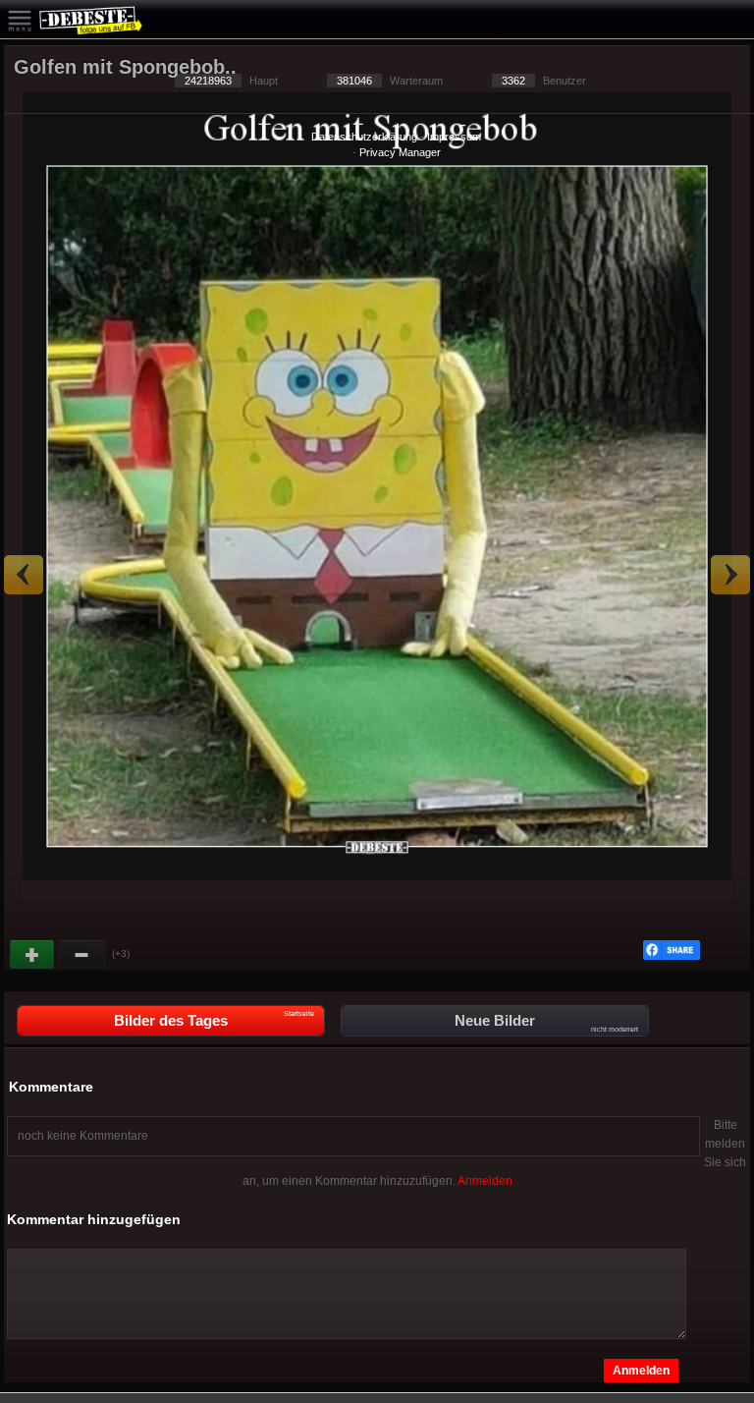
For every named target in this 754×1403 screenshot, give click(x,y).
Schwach (82, 955)
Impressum (454, 136)
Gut (33, 955)
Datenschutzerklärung (364, 136)
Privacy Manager (400, 152)
